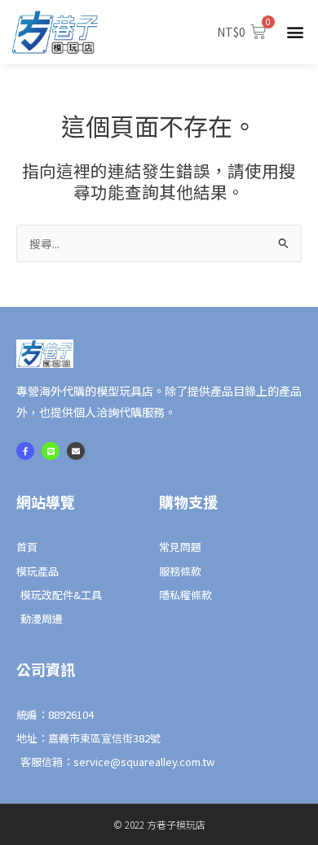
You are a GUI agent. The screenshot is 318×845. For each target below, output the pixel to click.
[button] (295, 32)
